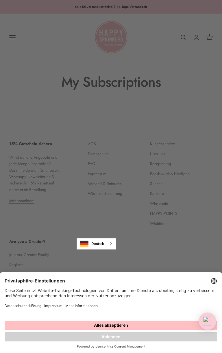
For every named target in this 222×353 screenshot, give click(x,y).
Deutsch (97, 243)
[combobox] (96, 243)
